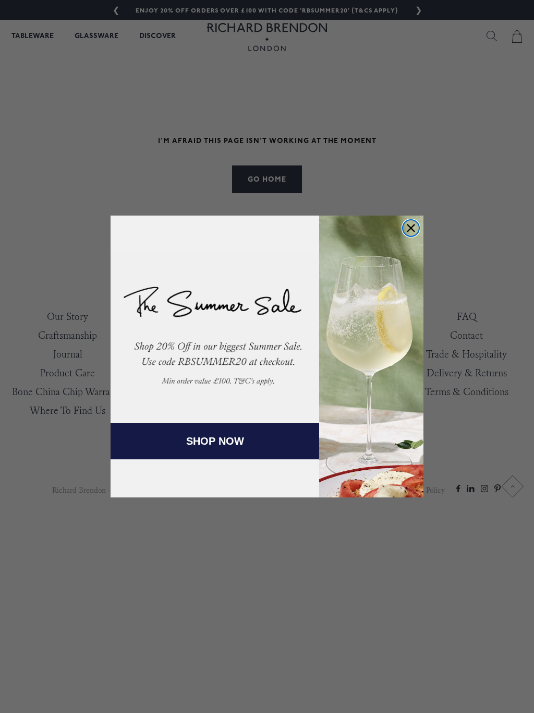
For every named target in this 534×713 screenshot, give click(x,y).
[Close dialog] (411, 228)
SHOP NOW (215, 441)
